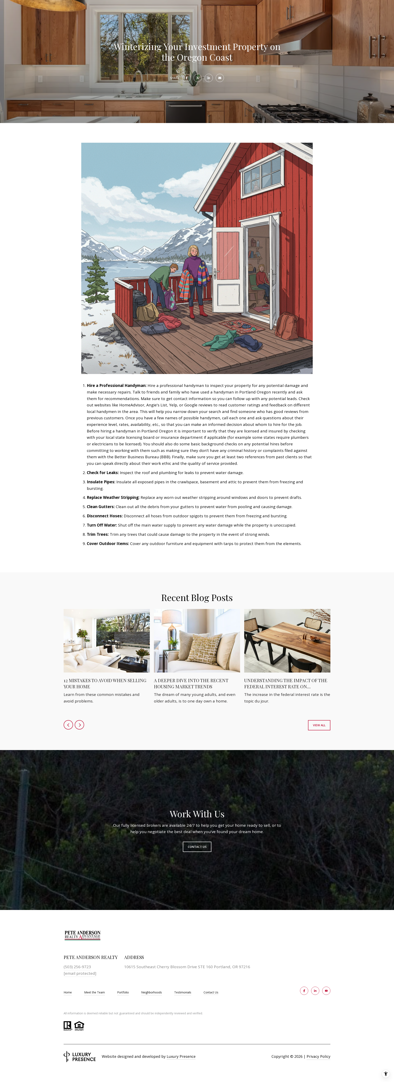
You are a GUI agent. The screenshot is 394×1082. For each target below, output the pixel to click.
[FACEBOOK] (304, 991)
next (79, 725)
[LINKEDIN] (315, 991)
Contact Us (211, 992)
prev (68, 725)
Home (68, 992)
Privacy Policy (318, 1056)
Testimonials (182, 992)
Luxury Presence (181, 1056)
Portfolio (123, 992)
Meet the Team (94, 992)
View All (319, 725)
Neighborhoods (151, 992)
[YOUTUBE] (326, 991)
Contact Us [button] (197, 847)
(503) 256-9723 (77, 966)
